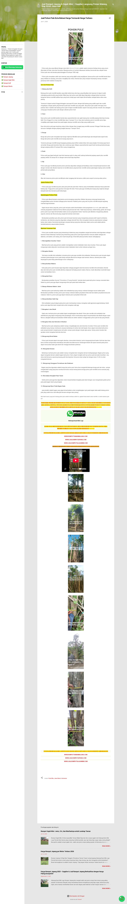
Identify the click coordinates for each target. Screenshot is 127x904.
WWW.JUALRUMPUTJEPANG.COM (75, 439)
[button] (110, 18)
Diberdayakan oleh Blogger (76, 896)
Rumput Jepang (8, 77)
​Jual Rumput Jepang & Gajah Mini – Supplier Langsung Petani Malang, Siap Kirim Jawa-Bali (74, 5)
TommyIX (80, 899)
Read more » (106, 846)
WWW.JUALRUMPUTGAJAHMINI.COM (76, 443)
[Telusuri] (113, 4)
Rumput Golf (7, 83)
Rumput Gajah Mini (9, 80)
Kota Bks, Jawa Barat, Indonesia (58, 778)
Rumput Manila (7, 86)
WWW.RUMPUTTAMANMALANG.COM (75, 436)
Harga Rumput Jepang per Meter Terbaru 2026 (57, 851)
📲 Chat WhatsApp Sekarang (12, 67)
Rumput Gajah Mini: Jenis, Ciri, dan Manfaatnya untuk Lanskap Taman (66, 831)
